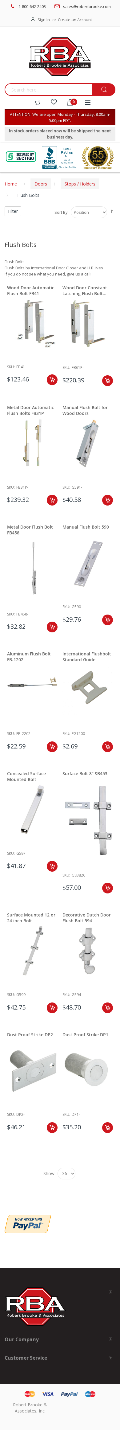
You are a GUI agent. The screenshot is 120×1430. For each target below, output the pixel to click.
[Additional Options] (28, 1218)
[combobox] (48, 89)
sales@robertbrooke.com (87, 6)
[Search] (103, 90)
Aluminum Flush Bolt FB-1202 (29, 656)
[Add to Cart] (52, 379)
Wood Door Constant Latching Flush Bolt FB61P (84, 290)
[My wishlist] (54, 103)
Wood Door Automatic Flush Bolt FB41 (30, 290)
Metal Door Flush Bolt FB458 (30, 530)
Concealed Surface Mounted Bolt (26, 776)
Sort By (61, 212)
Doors (40, 184)
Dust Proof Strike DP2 (30, 1034)
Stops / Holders (80, 184)
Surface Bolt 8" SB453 (84, 773)
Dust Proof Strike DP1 (85, 1034)
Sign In (44, 19)
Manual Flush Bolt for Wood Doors (85, 410)
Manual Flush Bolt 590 (85, 527)
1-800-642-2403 (32, 6)
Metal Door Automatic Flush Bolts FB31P (30, 410)
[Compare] (37, 103)
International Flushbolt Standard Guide (86, 656)
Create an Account (75, 19)
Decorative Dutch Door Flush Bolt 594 (86, 918)
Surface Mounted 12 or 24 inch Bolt (31, 918)
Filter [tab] (13, 211)
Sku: (11, 366)
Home (11, 184)
